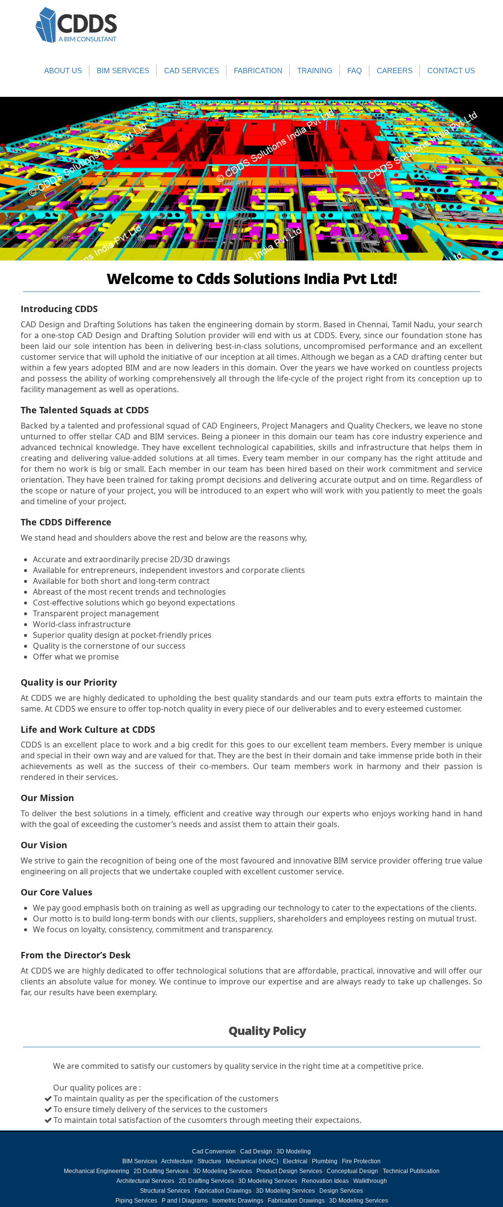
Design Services (341, 1190)
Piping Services (136, 1200)
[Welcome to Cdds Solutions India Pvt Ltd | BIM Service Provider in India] (76, 24)
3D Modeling (294, 1151)
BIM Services (123, 70)
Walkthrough (370, 1181)
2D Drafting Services (161, 1171)
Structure (209, 1161)
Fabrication (258, 70)
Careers (395, 70)
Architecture (177, 1161)
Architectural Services (145, 1181)
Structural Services (165, 1190)
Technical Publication (411, 1171)
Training (315, 70)
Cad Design (256, 1151)
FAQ (354, 70)
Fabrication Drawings (223, 1190)
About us (63, 70)
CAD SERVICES (191, 70)
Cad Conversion (214, 1151)
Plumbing (324, 1161)
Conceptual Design (352, 1171)
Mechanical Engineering (96, 1171)
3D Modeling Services (222, 1171)
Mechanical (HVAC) (252, 1161)
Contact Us (451, 70)
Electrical (295, 1161)
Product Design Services (289, 1171)
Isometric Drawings (237, 1200)
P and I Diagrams (185, 1200)
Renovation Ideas (325, 1181)
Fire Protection (361, 1161)
